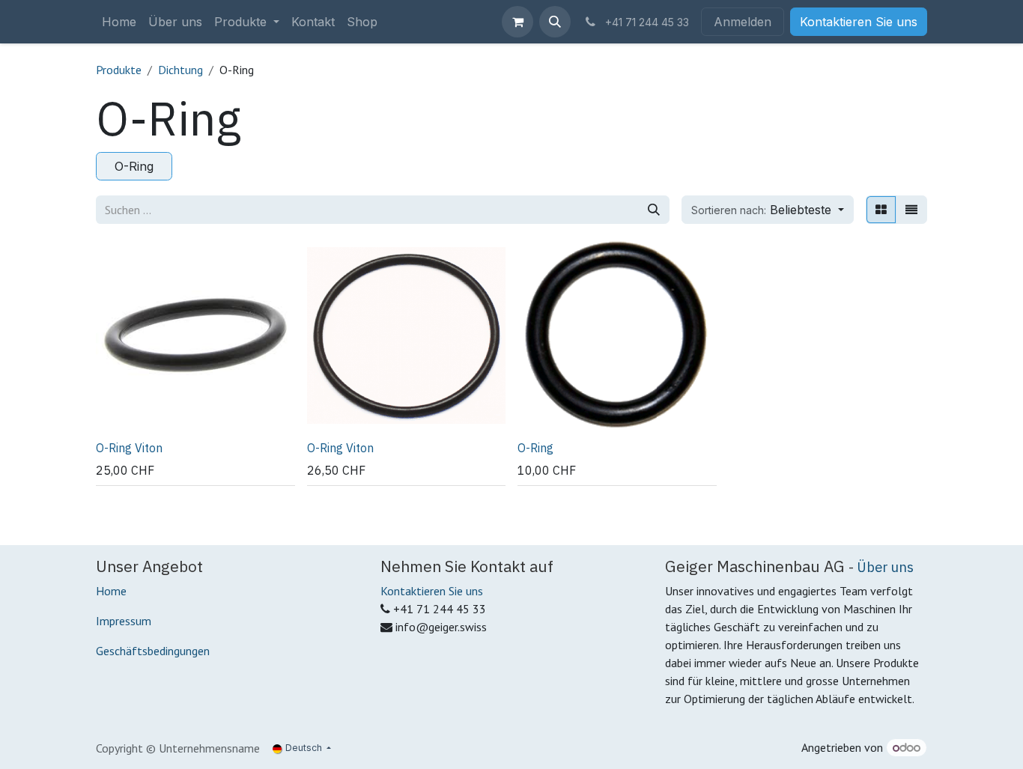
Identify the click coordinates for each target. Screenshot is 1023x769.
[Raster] (881, 209)
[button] (555, 21)
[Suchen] (654, 209)
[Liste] (911, 209)
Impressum (123, 620)
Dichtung (180, 69)
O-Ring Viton (129, 447)
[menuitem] (119, 22)
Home (111, 590)
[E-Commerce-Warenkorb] (517, 21)
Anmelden (742, 21)
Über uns (885, 567)
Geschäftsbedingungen (153, 650)
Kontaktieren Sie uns (858, 21)
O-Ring (535, 447)
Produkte (119, 69)
